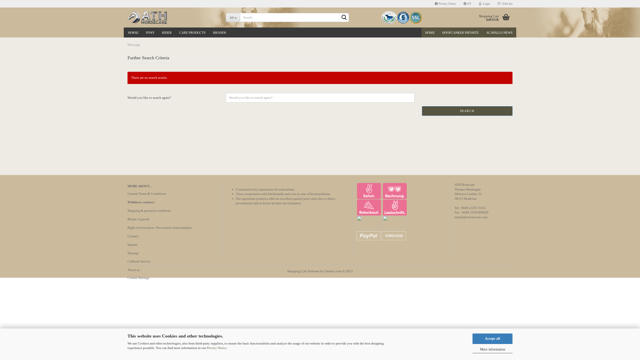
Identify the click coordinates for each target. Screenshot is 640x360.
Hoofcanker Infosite (460, 32)
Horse (133, 32)
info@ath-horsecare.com (471, 217)
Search (467, 111)
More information (492, 349)
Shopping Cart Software (303, 271)
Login (486, 4)
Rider (167, 32)
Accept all (492, 338)
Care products (192, 32)
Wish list (506, 4)
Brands (219, 32)
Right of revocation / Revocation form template (160, 228)
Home (430, 32)
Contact (133, 236)
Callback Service (139, 261)
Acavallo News (499, 32)
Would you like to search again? (149, 98)
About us (134, 270)
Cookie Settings (138, 278)
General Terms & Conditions (147, 194)
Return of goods (138, 219)
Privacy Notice (217, 348)
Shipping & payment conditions (149, 210)
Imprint (133, 244)
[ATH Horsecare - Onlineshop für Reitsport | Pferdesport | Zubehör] (173, 18)
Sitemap (133, 253)
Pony (150, 32)
